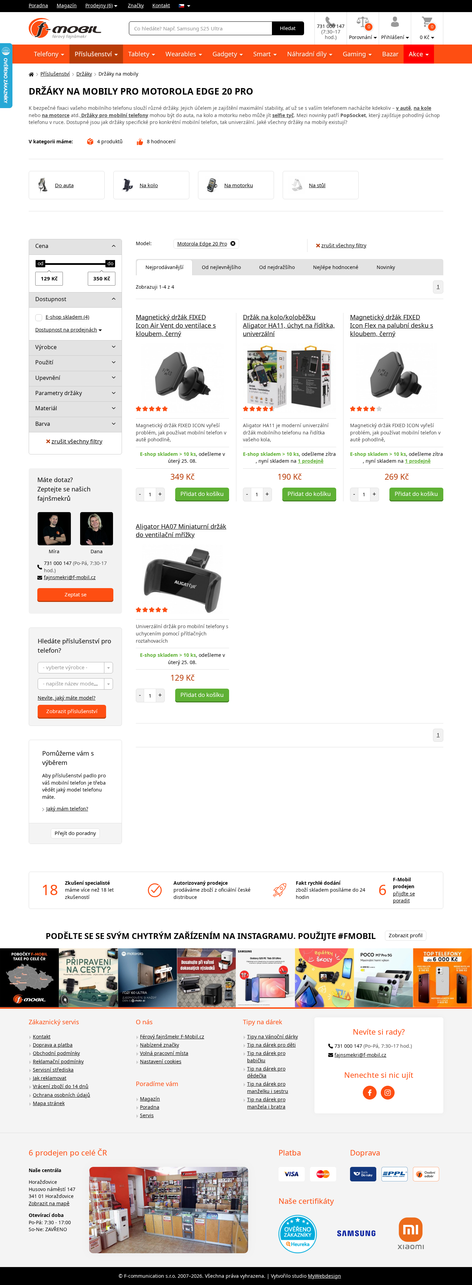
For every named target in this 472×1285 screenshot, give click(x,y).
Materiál (46, 408)
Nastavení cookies (160, 1061)
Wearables (182, 54)
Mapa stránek (49, 1103)
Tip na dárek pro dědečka (266, 1072)
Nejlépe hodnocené (335, 267)
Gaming (355, 54)
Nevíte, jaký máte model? (66, 697)
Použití (44, 362)
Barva (42, 424)
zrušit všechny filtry (76, 441)
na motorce (55, 115)
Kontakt (161, 5)
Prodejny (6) (99, 5)
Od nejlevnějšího (221, 267)
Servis (147, 1115)
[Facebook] (370, 1093)
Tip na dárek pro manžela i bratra (266, 1103)
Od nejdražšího (277, 267)
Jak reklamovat (49, 1078)
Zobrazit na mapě (49, 1203)
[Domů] (30, 74)
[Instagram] (388, 1093)
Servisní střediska (53, 1069)
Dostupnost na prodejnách (66, 329)
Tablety (139, 54)
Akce (417, 54)
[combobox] (75, 667)
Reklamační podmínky (58, 1061)
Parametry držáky (58, 393)
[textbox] (75, 668)
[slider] (40, 263)
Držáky (84, 73)
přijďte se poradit (404, 897)
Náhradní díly (307, 54)
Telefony (47, 54)
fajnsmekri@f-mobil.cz (70, 577)
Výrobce (46, 347)
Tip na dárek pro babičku (266, 1057)
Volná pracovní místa (164, 1053)
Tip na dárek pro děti (271, 1045)
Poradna (38, 5)
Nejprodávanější (164, 267)
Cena (41, 246)
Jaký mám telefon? (67, 808)
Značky (136, 5)
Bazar (390, 54)
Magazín (67, 5)
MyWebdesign (324, 1276)
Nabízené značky (159, 1045)
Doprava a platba (53, 1045)
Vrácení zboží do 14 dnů (60, 1086)
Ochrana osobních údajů (61, 1095)
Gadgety (226, 54)
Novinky (386, 267)
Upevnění (47, 378)
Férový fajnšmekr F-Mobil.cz (172, 1036)
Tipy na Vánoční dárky (272, 1036)
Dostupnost (50, 299)
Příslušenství (94, 54)
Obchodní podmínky (56, 1053)
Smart (263, 54)
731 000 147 (75, 567)
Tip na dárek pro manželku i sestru (267, 1087)
